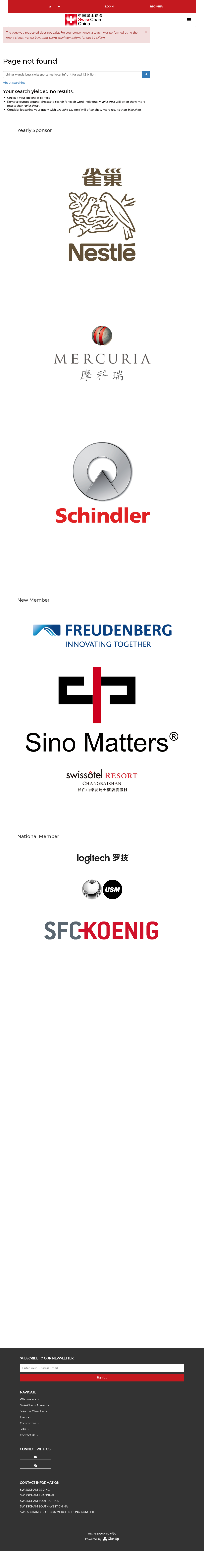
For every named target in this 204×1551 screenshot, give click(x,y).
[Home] (83, 20)
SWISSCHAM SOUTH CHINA (39, 1501)
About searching (14, 82)
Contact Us (27, 1435)
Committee (28, 1423)
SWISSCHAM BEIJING (35, 1490)
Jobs (23, 1429)
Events (24, 1417)
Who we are (28, 1399)
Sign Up (101, 1377)
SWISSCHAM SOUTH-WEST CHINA (44, 1506)
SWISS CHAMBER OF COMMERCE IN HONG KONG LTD (57, 1512)
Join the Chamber (32, 1411)
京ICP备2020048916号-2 (102, 1533)
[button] (146, 32)
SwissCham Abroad (33, 1405)
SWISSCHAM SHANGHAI (37, 1495)
